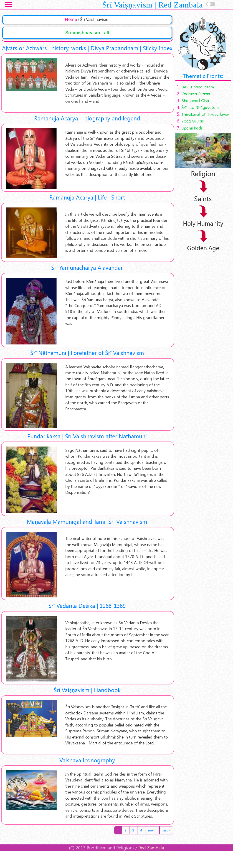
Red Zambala (151, 848)
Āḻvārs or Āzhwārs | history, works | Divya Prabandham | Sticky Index (87, 48)
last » (166, 830)
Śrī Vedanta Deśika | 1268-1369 (87, 605)
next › (152, 830)
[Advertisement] (204, 320)
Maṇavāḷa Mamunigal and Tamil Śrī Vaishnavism (87, 521)
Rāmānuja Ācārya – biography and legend (87, 118)
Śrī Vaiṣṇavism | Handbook (87, 689)
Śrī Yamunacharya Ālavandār (87, 267)
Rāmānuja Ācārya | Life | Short (87, 197)
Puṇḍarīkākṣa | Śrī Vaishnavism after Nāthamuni (87, 436)
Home (71, 19)
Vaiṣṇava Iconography (87, 760)
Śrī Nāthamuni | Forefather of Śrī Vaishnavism (87, 352)
